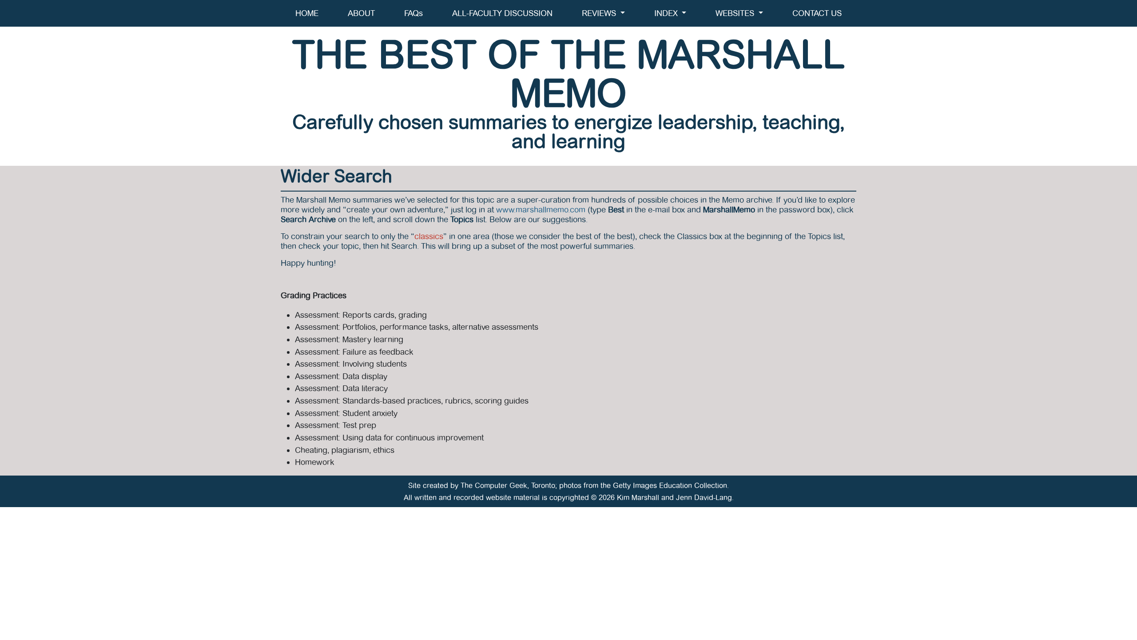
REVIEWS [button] (600, 13)
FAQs (413, 13)
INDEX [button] (667, 13)
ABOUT (361, 13)
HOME (306, 13)
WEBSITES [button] (736, 13)
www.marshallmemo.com (540, 209)
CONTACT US (817, 13)
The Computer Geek (494, 485)
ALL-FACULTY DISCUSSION (502, 13)
